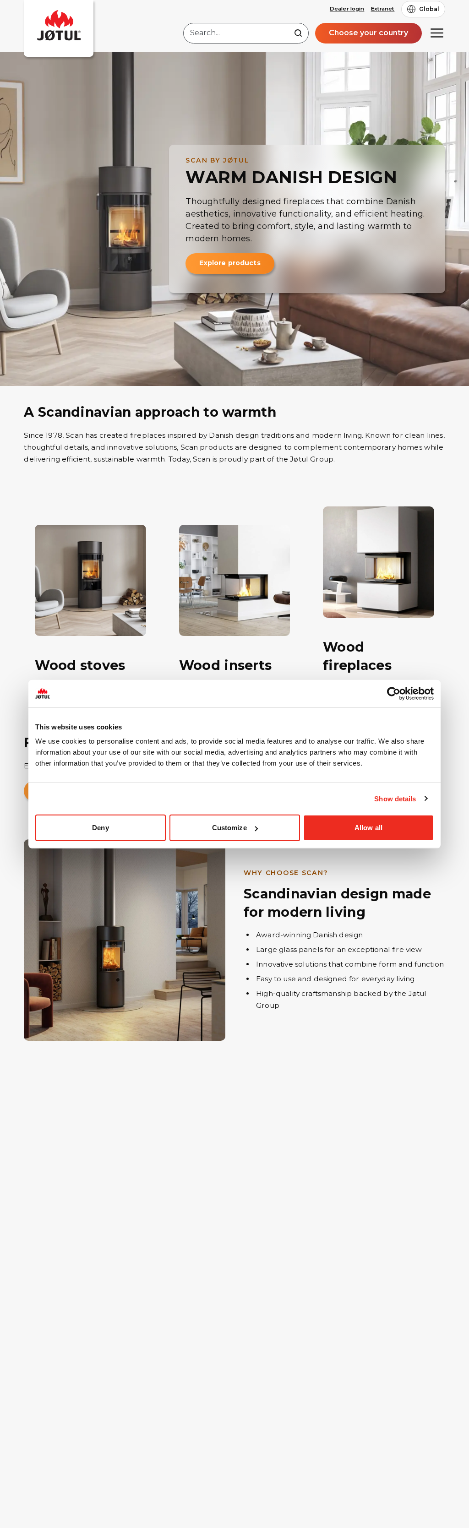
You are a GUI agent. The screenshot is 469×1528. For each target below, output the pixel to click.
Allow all (368, 828)
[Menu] (437, 33)
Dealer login (347, 8)
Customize (229, 828)
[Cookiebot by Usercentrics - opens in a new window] (394, 693)
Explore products (229, 263)
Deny (100, 828)
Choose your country (368, 32)
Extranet (383, 8)
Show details (395, 798)
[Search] (298, 33)
